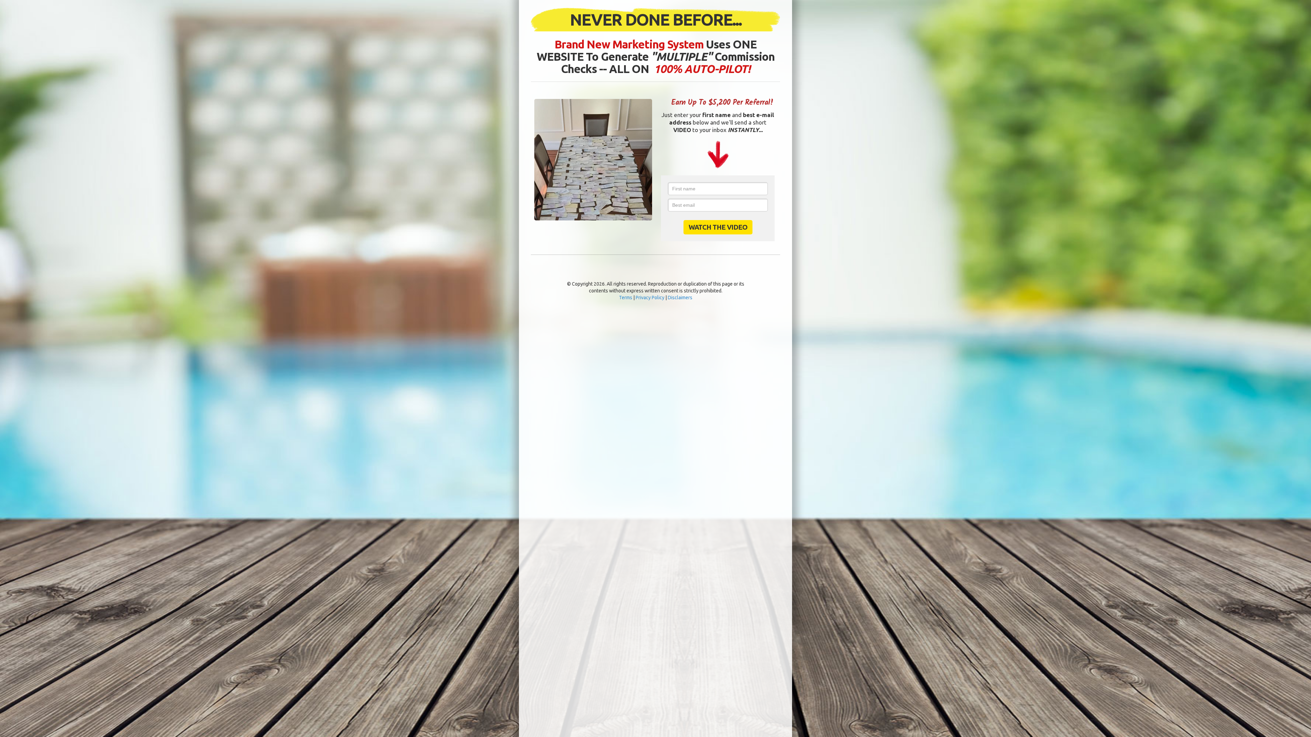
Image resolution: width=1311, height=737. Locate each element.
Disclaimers (680, 297)
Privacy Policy (650, 297)
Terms (625, 297)
